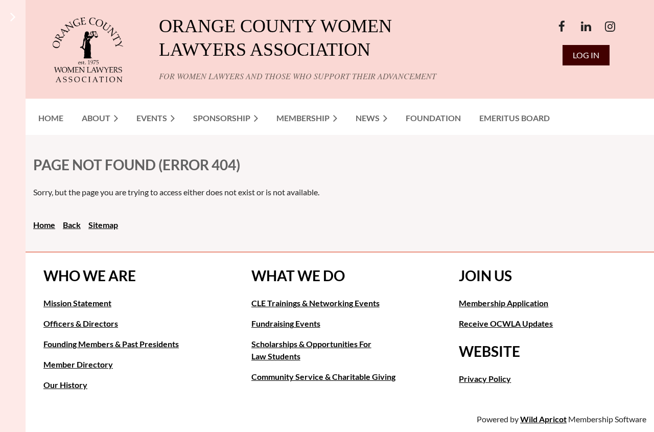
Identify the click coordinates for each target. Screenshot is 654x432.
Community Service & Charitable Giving (323, 376)
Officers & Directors (80, 323)
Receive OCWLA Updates (506, 323)
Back (72, 225)
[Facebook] (562, 26)
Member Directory (78, 364)
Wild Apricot (543, 419)
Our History (65, 385)
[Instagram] (610, 26)
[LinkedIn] (586, 26)
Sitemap (103, 225)
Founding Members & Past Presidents (111, 344)
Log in (586, 55)
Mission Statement (77, 303)
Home (44, 225)
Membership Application (503, 303)
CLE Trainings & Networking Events (315, 303)
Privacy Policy (485, 378)
